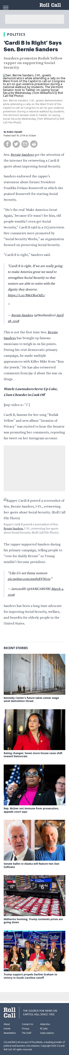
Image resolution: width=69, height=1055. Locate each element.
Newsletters (10, 1033)
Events (7, 1028)
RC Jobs (44, 1028)
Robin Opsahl (14, 132)
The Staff (26, 1033)
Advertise (45, 1024)
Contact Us (27, 1024)
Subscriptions (47, 1033)
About (7, 1024)
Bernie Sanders (22, 154)
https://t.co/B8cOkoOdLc (26, 295)
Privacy (25, 1028)
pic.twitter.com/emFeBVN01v (29, 579)
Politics (16, 34)
